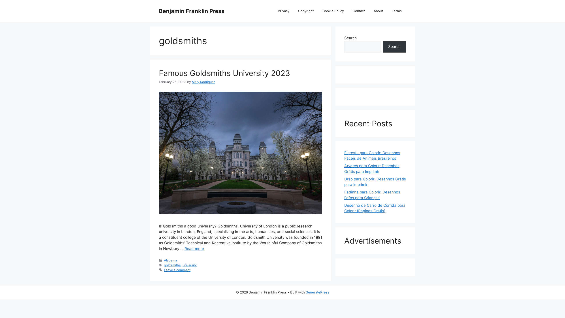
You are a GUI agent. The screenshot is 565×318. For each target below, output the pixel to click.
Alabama (170, 260)
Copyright (306, 11)
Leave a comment (177, 270)
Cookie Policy (333, 11)
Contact (359, 11)
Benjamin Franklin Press (191, 11)
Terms (397, 11)
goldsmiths (172, 265)
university (190, 265)
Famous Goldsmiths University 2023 (224, 73)
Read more (194, 248)
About (378, 11)
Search (350, 38)
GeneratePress (317, 292)
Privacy (283, 11)
